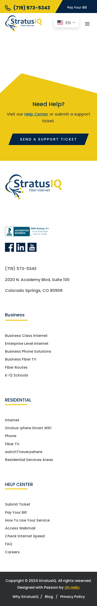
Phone (10, 436)
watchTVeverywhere (23, 452)
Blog (49, 596)
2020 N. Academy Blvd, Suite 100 (37, 279)
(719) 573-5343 (31, 8)
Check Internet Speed (25, 536)
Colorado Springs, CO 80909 (33, 290)
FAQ (8, 544)
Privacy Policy (72, 596)
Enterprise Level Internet (26, 343)
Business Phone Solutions (28, 351)
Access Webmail (20, 528)
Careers (12, 552)
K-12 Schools (16, 375)
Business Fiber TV (20, 359)
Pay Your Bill (77, 7)
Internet (12, 420)
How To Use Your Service (27, 520)
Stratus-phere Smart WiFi (28, 428)
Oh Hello (72, 587)
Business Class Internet (26, 336)
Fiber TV (12, 444)
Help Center (36, 114)
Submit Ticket (17, 504)
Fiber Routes (16, 367)
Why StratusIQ (25, 596)
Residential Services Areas (29, 460)
